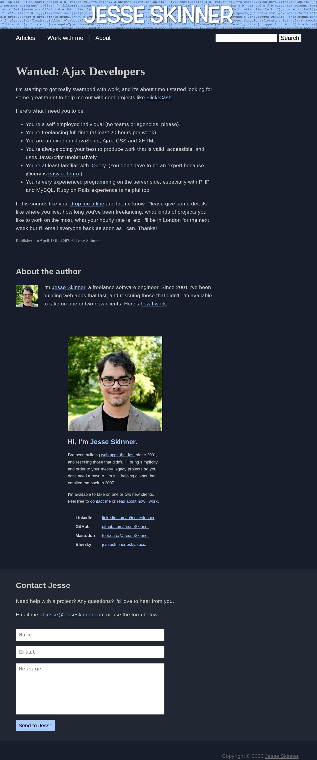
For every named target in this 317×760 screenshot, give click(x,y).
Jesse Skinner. (113, 442)
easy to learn (63, 173)
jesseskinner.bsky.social (124, 544)
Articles (25, 37)
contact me (100, 501)
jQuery (98, 165)
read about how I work (137, 501)
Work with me (65, 37)
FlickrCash (159, 97)
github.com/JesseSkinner (125, 526)
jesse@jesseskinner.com (75, 614)
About (103, 37)
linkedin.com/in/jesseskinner (128, 517)
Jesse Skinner (68, 287)
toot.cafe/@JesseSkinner (125, 535)
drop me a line (87, 203)
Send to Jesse (36, 725)
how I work (153, 303)
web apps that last (118, 455)
